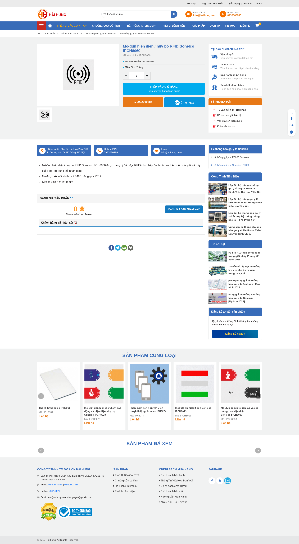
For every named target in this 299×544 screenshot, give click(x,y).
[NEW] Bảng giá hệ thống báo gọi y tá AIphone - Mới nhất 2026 (244, 284)
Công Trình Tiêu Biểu (212, 3)
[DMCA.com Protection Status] (49, 511)
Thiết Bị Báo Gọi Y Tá (71, 25)
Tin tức (230, 25)
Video (259, 3)
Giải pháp (198, 25)
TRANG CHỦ (50, 25)
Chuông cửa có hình (106, 25)
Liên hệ (245, 25)
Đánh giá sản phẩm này (184, 209)
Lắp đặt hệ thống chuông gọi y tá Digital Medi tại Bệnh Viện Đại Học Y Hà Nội (244, 188)
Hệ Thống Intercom (140, 25)
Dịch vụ (215, 25)
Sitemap (248, 3)
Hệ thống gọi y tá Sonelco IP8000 (137, 33)
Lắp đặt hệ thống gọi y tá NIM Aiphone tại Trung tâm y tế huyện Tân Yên (245, 202)
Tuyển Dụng (233, 3)
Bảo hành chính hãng (233, 74)
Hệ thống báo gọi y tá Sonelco (101, 33)
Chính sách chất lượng (173, 486)
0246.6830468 (55, 484)
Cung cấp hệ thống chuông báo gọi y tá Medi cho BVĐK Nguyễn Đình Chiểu (244, 230)
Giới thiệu (191, 3)
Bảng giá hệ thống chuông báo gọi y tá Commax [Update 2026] (244, 298)
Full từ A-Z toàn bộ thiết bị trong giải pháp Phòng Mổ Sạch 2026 (244, 256)
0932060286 (55, 491)
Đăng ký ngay (234, 333)
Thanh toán (227, 64)
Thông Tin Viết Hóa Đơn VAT (176, 480)
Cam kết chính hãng (232, 85)
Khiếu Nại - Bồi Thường (173, 502)
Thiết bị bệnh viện (173, 25)
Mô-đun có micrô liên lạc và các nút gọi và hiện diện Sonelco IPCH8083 (239, 411)
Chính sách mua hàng (176, 469)
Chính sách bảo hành (172, 475)
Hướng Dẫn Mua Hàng (173, 496)
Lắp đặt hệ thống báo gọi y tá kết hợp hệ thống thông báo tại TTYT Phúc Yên (244, 216)
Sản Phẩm (50, 33)
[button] (39, 75)
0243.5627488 (71, 484)
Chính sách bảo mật (171, 491)
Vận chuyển (227, 54)
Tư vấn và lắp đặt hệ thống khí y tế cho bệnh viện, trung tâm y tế (244, 270)
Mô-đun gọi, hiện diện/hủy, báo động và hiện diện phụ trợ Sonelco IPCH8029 (102, 411)
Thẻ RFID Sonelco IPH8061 (54, 407)
